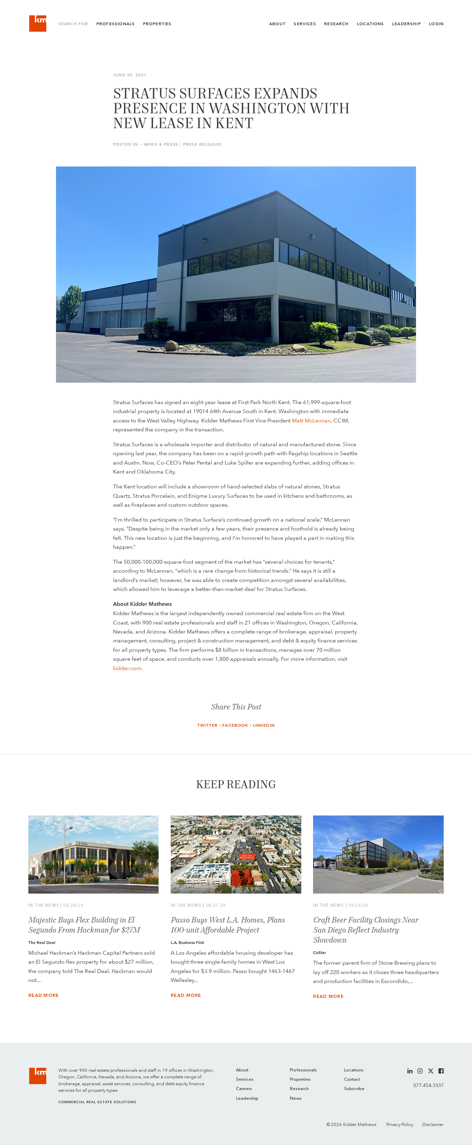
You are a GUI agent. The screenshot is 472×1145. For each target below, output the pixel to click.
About (277, 23)
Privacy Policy (399, 1124)
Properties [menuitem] (300, 1079)
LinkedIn (264, 725)
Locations (370, 23)
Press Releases (202, 144)
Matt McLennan (311, 420)
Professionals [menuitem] (303, 1070)
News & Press (161, 144)
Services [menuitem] (245, 1079)
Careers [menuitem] (244, 1089)
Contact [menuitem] (352, 1079)
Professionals (115, 23)
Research (336, 23)
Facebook (235, 725)
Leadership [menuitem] (247, 1098)
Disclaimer (433, 1124)
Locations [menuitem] (354, 1070)
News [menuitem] (296, 1098)
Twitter (207, 725)
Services (305, 23)
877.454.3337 (428, 1085)
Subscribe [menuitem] (354, 1089)
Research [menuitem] (299, 1089)
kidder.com (127, 668)
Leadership (406, 23)
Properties (157, 23)
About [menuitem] (242, 1070)
